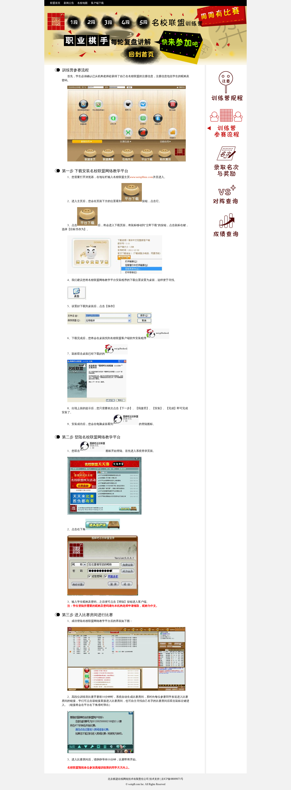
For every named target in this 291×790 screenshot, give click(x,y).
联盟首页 (55, 2)
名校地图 (82, 2)
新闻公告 (69, 2)
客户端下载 (97, 2)
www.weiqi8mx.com (141, 177)
